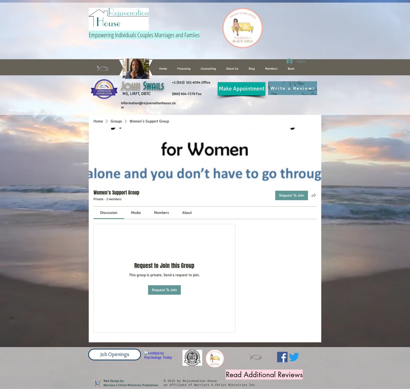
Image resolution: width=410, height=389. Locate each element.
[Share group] (314, 195)
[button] (208, 69)
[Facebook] (282, 357)
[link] (108, 212)
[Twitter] (294, 357)
